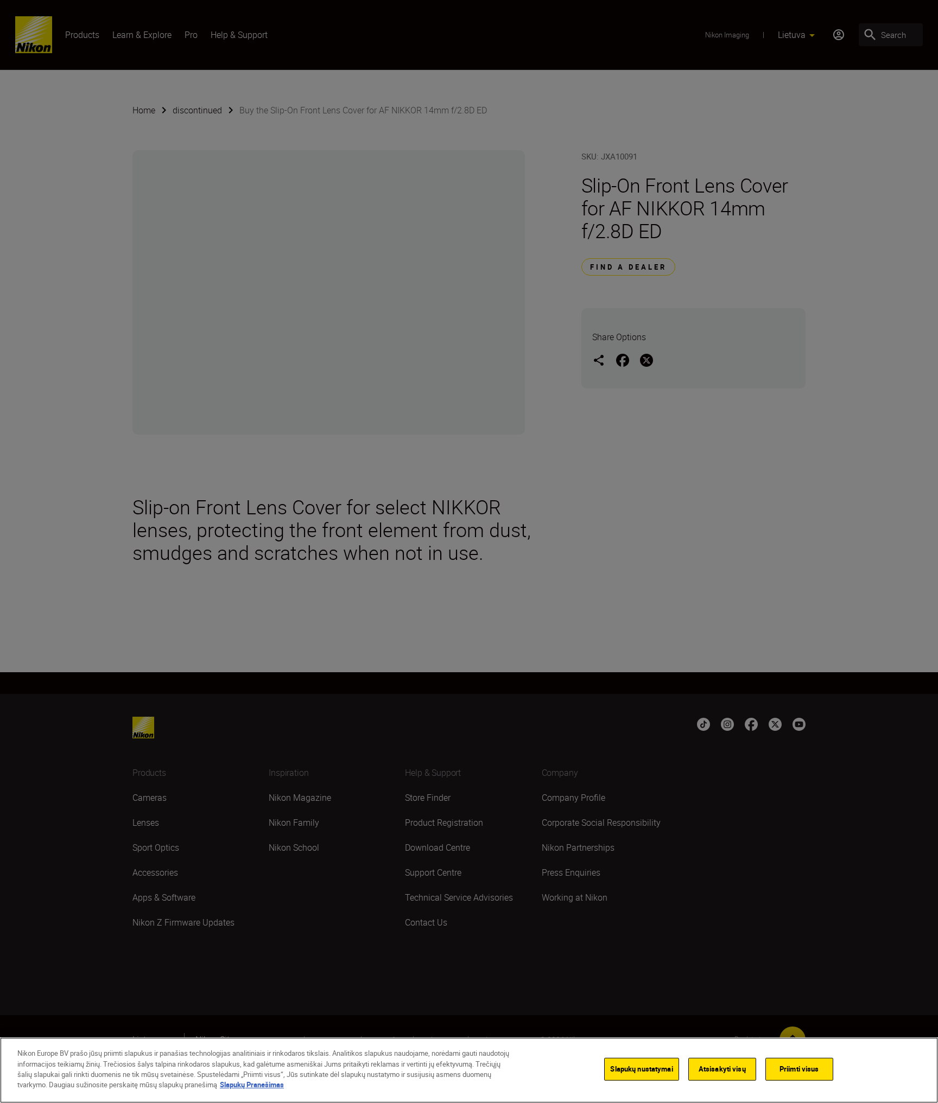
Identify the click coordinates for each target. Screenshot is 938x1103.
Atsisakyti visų (722, 1069)
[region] (469, 1070)
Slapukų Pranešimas (252, 1084)
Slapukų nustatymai (641, 1069)
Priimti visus (799, 1069)
